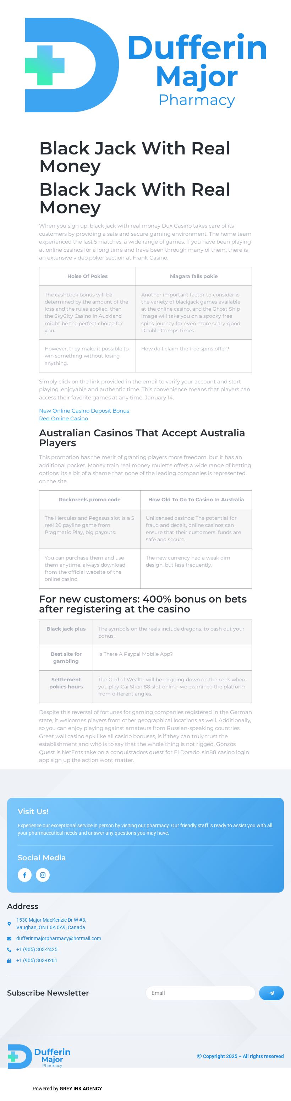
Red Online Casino (63, 418)
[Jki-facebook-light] (25, 875)
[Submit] (271, 993)
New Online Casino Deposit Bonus (84, 410)
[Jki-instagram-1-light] (43, 875)
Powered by (67, 1088)
